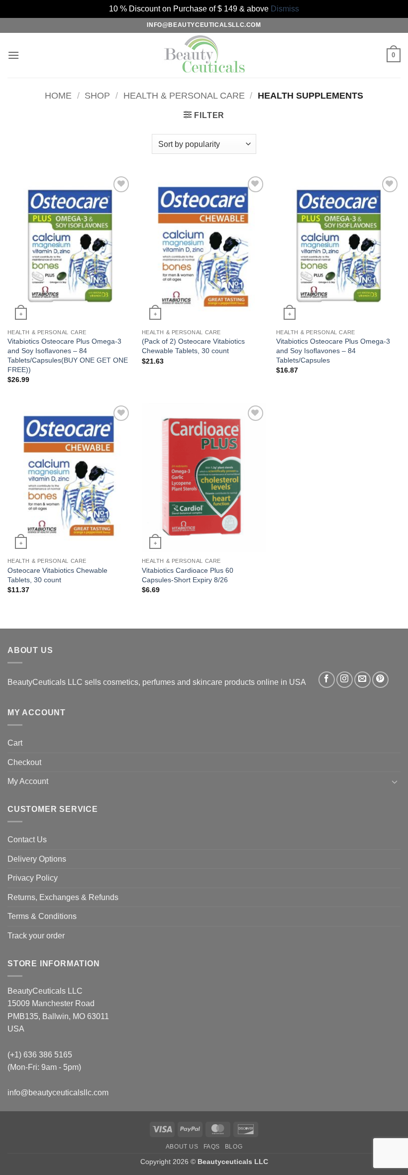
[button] (13, 55)
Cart (14, 743)
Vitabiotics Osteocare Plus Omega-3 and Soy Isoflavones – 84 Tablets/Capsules (333, 350)
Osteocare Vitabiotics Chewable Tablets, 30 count (57, 575)
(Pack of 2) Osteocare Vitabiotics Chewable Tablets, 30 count (193, 346)
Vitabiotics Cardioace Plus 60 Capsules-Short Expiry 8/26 (187, 575)
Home (58, 95)
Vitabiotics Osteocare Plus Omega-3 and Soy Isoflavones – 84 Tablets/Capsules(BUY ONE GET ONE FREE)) (67, 355)
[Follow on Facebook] (326, 679)
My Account (27, 781)
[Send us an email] (362, 679)
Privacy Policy (32, 878)
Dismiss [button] (285, 8)
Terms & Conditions (42, 916)
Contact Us (27, 839)
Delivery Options (36, 859)
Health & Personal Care (184, 95)
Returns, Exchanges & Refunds (62, 897)
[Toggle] (395, 781)
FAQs (212, 1146)
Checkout (24, 762)
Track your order (36, 935)
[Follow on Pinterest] (380, 679)
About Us (182, 1146)
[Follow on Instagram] (344, 679)
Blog (233, 1146)
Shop (97, 95)
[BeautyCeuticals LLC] (204, 55)
